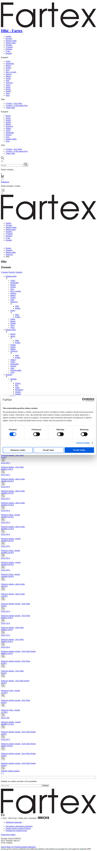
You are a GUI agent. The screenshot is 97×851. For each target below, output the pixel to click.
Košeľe (8, 68)
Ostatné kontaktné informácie (25, 847)
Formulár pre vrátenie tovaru (16, 831)
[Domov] (48, 813)
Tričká (8, 61)
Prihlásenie (5, 182)
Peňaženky (19, 390)
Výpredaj (9, 47)
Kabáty (8, 91)
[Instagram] (3, 815)
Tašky (17, 388)
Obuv (8, 95)
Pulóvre (8, 74)
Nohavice (9, 83)
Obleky (8, 128)
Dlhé (17, 306)
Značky (8, 36)
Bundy (8, 89)
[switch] (36, 434)
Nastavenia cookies (8, 835)
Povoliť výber (48, 450)
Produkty (9, 250)
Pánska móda (11, 43)
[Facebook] (2, 815)
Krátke (17, 308)
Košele (8, 122)
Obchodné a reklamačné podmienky (19, 826)
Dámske (13, 379)
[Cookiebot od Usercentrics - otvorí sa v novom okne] (84, 399)
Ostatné (18, 394)
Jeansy (8, 85)
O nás (8, 51)
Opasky (18, 392)
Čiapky (18, 383)
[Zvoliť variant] (3, 460)
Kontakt (9, 53)
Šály (16, 385)
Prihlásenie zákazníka (14, 822)
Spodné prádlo (11, 139)
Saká (7, 81)
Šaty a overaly (11, 72)
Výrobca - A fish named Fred (16, 106)
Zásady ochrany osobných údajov (18, 828)
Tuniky (8, 78)
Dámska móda (11, 41)
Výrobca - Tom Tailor (14, 103)
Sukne (8, 87)
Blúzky (8, 66)
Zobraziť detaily (83, 443)
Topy (8, 70)
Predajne (9, 49)
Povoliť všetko (79, 450)
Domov (8, 248)
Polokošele (10, 64)
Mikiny (8, 76)
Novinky (9, 39)
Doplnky (9, 45)
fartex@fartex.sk (7, 847)
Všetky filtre (10, 108)
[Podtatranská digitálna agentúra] (43, 818)
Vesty (8, 93)
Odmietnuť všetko (17, 450)
